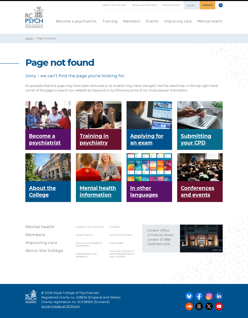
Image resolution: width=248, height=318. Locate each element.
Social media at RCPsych (60, 306)
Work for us (84, 235)
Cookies (114, 227)
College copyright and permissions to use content (122, 254)
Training (110, 21)
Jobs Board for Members (86, 255)
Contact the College (90, 227)
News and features (144, 5)
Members (131, 21)
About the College (114, 5)
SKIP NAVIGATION (97, 4)
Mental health (210, 21)
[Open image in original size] (34, 17)
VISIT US (217, 250)
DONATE (207, 5)
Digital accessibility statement (89, 244)
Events (152, 21)
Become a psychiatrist (76, 21)
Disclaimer (116, 243)
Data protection (120, 235)
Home (29, 38)
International (171, 5)
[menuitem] (76, 21)
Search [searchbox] (221, 5)
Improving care (178, 21)
